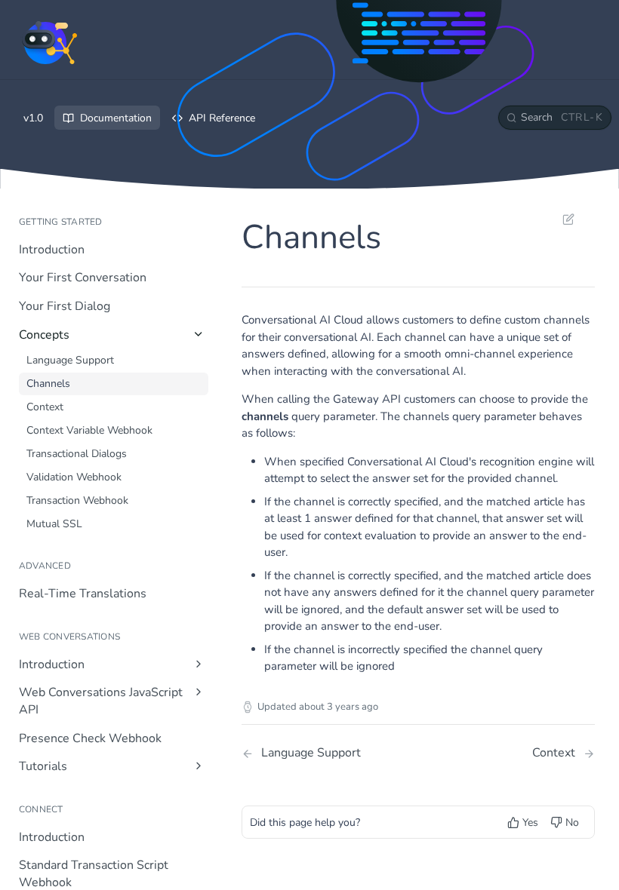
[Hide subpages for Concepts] (198, 334)
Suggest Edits (561, 219)
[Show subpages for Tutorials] (198, 766)
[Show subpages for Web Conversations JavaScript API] (198, 692)
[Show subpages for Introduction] (198, 664)
